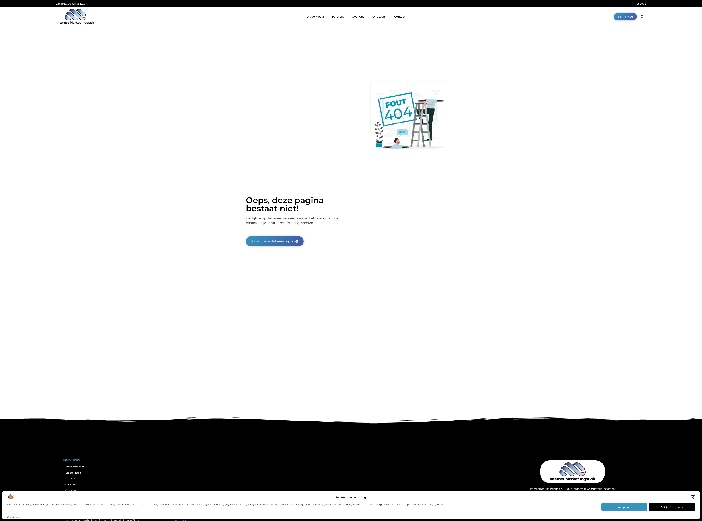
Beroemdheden (75, 466)
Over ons (358, 16)
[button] (693, 497)
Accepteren (624, 507)
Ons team (379, 16)
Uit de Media (315, 16)
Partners (338, 16)
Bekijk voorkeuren (672, 507)
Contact (399, 16)
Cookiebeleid (14, 517)
